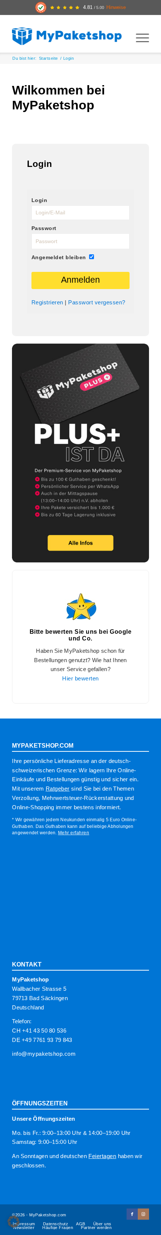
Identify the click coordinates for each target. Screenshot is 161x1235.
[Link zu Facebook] (132, 1214)
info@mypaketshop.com (44, 1054)
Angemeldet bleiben (58, 257)
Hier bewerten (80, 678)
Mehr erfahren (73, 832)
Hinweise (116, 7)
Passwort (44, 228)
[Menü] (138, 38)
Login (39, 200)
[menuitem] (138, 38)
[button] (13, 1221)
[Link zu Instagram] (143, 1214)
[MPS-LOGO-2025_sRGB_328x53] (66, 34)
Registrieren (47, 302)
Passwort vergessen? (96, 302)
